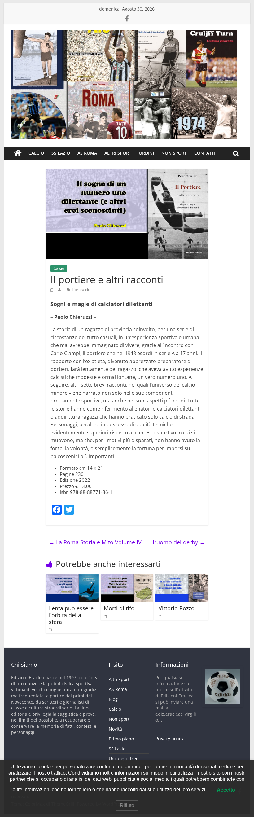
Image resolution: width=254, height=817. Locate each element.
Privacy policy (169, 738)
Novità (115, 729)
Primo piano (121, 739)
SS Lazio (60, 153)
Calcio (36, 153)
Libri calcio (81, 289)
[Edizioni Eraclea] (18, 153)
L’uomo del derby (179, 542)
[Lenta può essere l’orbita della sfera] (72, 578)
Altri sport (117, 153)
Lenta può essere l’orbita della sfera (71, 614)
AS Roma (87, 153)
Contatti (204, 153)
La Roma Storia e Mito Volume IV (95, 542)
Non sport (174, 153)
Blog (113, 699)
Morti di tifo (119, 608)
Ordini (146, 153)
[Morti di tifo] (127, 578)
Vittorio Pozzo (177, 608)
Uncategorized (124, 759)
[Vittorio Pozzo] (181, 578)
